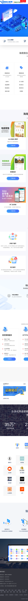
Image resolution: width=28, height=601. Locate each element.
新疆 (20, 591)
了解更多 (9, 359)
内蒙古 (19, 590)
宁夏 (17, 591)
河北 (12, 590)
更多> (25, 383)
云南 (1, 591)
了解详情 (12, 145)
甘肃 (11, 591)
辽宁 (23, 590)
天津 (9, 590)
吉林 (26, 590)
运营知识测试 (6, 398)
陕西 (8, 591)
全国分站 (23, 1)
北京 (6, 590)
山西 (16, 590)
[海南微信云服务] (13, 2)
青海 (14, 591)
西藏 (5, 591)
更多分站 (24, 591)
